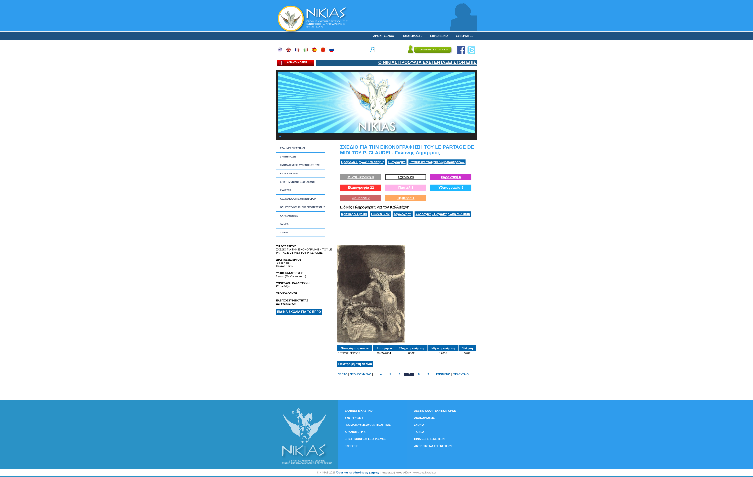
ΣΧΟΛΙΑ (284, 232)
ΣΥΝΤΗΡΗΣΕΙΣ (288, 156)
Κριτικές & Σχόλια (354, 214)
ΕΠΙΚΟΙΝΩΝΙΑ (439, 35)
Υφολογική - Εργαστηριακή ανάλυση (443, 214)
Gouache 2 (361, 198)
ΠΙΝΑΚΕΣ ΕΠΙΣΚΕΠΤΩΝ (429, 439)
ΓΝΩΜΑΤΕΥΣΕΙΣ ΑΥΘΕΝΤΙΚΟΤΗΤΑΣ (300, 165)
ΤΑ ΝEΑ (284, 224)
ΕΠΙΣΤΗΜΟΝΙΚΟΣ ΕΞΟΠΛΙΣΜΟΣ (297, 182)
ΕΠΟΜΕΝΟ (443, 374)
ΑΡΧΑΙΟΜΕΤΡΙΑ (289, 173)
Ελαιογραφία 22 (360, 187)
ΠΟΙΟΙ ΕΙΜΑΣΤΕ (412, 35)
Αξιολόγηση (403, 214)
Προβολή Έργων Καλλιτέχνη (362, 162)
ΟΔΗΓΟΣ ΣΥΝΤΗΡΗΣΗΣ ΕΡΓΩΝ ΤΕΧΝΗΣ (302, 207)
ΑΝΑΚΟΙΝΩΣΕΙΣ (289, 215)
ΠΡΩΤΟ (342, 374)
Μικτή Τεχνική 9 (360, 177)
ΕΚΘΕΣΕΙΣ (285, 190)
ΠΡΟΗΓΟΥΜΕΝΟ (360, 374)
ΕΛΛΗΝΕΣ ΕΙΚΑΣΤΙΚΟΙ (292, 148)
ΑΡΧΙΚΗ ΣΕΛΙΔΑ (383, 35)
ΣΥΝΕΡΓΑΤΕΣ (464, 35)
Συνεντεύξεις (380, 214)
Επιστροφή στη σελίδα (355, 364)
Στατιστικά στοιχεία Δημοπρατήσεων (437, 162)
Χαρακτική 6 (451, 177)
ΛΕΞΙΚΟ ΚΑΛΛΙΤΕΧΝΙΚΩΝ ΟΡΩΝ (298, 199)
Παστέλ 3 (405, 187)
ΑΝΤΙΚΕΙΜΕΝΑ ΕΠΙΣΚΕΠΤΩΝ (433, 446)
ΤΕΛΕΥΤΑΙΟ (461, 374)
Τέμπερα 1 (406, 198)
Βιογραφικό (397, 162)
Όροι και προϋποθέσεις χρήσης (357, 472)
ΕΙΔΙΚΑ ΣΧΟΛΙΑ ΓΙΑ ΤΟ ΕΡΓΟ (299, 311)
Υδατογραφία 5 (450, 187)
